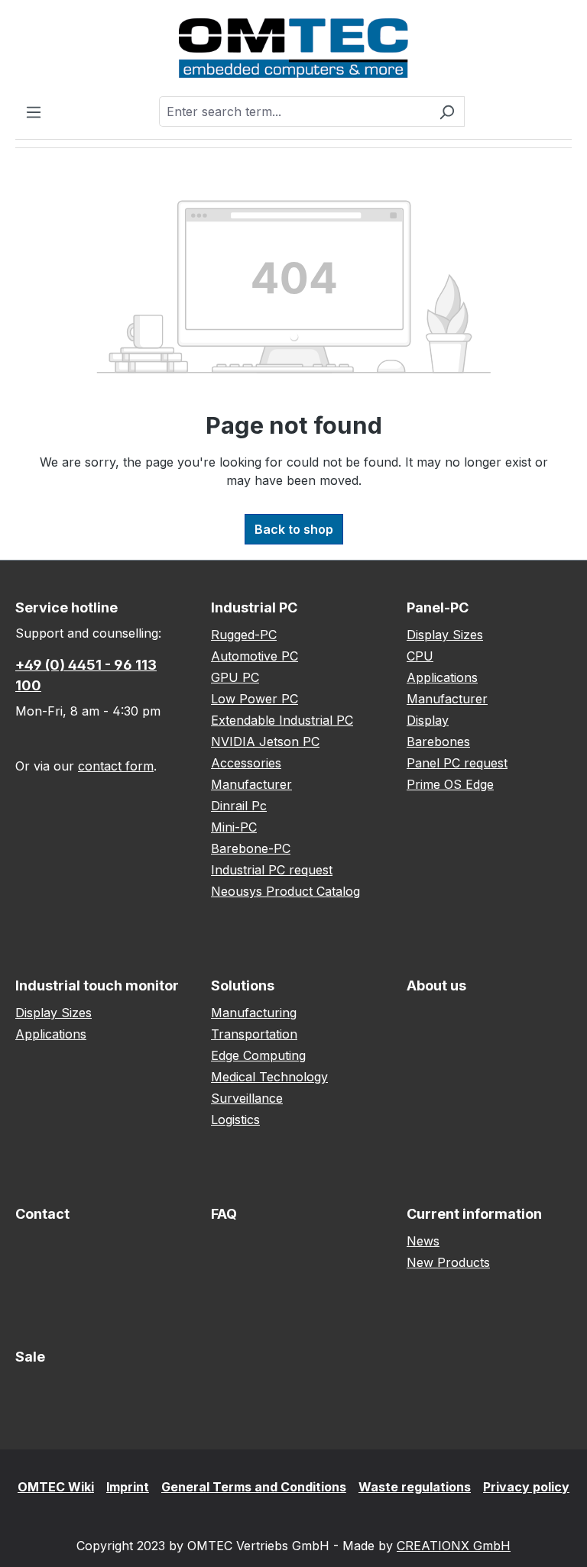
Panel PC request (457, 763)
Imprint (127, 1486)
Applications (442, 677)
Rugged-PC (244, 634)
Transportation (254, 1034)
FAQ (224, 1214)
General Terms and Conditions (253, 1486)
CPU (420, 656)
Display (428, 720)
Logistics (235, 1119)
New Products (448, 1262)
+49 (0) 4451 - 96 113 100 (86, 675)
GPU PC (235, 677)
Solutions (242, 985)
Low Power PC (254, 698)
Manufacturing (254, 1012)
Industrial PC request (271, 869)
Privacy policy (526, 1486)
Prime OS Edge (450, 784)
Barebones (438, 741)
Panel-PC (438, 607)
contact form (116, 766)
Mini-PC (234, 827)
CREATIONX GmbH (454, 1545)
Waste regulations (414, 1486)
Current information (474, 1214)
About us (436, 985)
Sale (30, 1357)
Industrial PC (254, 607)
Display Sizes (445, 634)
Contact (42, 1214)
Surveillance (247, 1098)
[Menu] (33, 111)
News (423, 1241)
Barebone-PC (250, 848)
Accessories (246, 763)
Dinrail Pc (239, 805)
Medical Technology (269, 1076)
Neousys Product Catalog (285, 891)
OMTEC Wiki (56, 1486)
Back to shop (294, 529)
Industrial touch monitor (97, 985)
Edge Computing (258, 1055)
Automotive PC (254, 656)
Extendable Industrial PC (282, 720)
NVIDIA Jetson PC (265, 741)
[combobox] (294, 111)
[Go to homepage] (293, 48)
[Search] (447, 111)
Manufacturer (251, 784)
